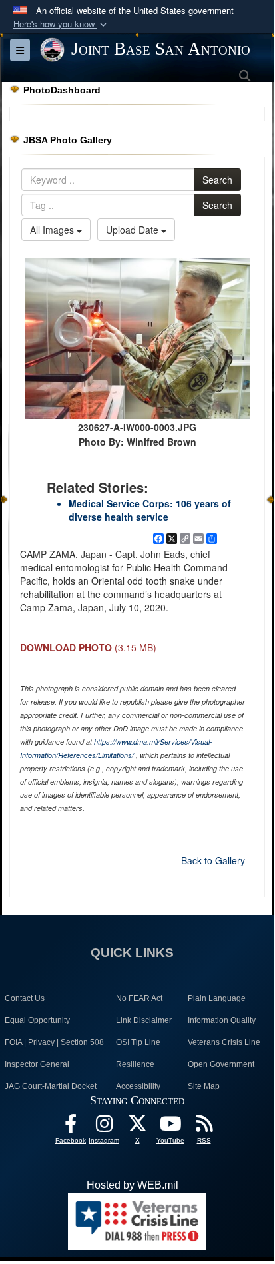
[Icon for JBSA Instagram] (104, 1127)
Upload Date (133, 229)
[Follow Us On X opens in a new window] (137, 1127)
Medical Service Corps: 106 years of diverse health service (150, 510)
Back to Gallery (213, 860)
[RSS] (203, 1127)
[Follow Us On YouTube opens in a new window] (170, 1127)
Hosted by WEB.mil (132, 1185)
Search (217, 179)
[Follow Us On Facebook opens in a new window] (70, 1127)
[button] (61, 24)
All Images (53, 229)
